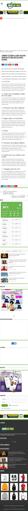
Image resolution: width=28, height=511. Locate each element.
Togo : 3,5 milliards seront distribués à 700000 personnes (14, 18)
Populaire (8, 251)
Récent (2, 251)
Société (15, 62)
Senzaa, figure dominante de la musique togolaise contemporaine (16, 452)
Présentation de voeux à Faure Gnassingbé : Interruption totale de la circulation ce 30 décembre (18, 261)
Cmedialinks (11, 505)
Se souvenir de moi (14, 405)
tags (20, 251)
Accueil (2, 50)
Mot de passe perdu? (6, 408)
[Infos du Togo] (14, 5)
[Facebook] (13, 343)
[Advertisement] (14, 34)
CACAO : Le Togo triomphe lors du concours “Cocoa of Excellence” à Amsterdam (10, 192)
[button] (5, 213)
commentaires (14, 251)
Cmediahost (21, 505)
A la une (6, 50)
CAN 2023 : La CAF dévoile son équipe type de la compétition (18, 196)
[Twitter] (15, 343)
